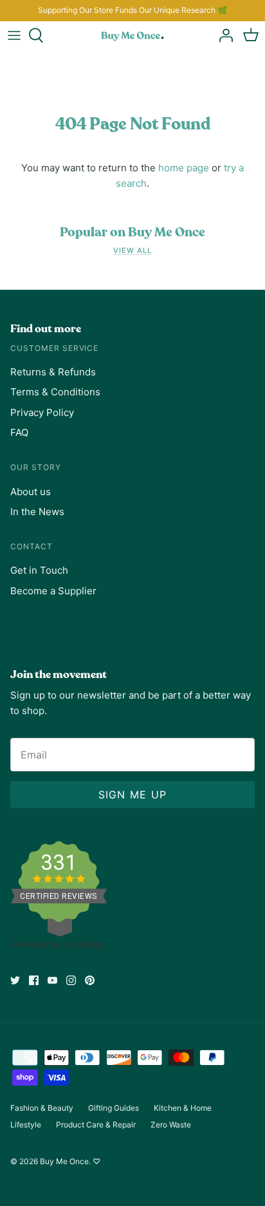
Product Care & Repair (96, 1124)
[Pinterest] (90, 980)
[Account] (222, 35)
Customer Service (54, 348)
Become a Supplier (53, 591)
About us (30, 491)
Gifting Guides (113, 1108)
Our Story (35, 467)
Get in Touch (39, 570)
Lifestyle (25, 1124)
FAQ (19, 432)
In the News (37, 511)
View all (132, 250)
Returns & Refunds (53, 372)
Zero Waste (171, 1124)
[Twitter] (15, 980)
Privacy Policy (42, 412)
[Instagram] (71, 980)
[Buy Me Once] (132, 35)
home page (183, 168)
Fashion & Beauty (41, 1108)
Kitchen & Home (183, 1108)
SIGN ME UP (132, 794)
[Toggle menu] (14, 35)
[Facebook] (34, 980)
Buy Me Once (64, 1161)
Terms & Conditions (55, 392)
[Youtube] (52, 980)
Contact (31, 546)
